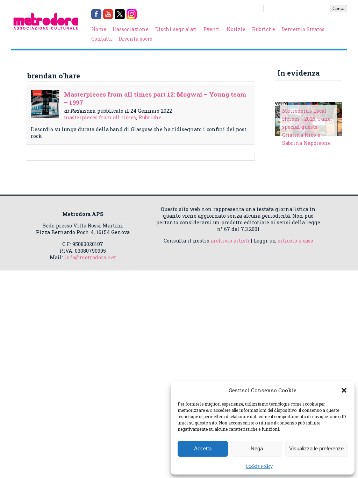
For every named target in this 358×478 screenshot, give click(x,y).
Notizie (236, 29)
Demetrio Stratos (302, 29)
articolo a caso (295, 240)
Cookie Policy (259, 466)
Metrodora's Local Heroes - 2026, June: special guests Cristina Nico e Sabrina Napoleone (307, 126)
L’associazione (131, 29)
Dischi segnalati (176, 29)
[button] (344, 390)
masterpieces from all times (100, 117)
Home (98, 29)
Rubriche (263, 29)
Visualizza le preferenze (316, 448)
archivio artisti (230, 240)
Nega (257, 448)
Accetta (203, 448)
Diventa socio (135, 38)
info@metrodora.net (90, 257)
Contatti (101, 38)
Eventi (211, 29)
